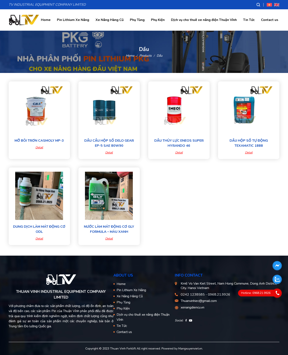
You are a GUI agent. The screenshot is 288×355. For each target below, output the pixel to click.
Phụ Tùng (137, 20)
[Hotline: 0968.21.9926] (277, 293)
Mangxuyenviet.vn (190, 349)
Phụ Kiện (158, 20)
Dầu (159, 55)
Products (145, 55)
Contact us (269, 20)
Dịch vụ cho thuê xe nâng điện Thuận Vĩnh (204, 20)
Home (46, 20)
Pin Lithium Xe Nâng (73, 20)
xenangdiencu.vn (192, 307)
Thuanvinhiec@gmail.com (199, 301)
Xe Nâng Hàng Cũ (110, 20)
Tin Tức (249, 20)
